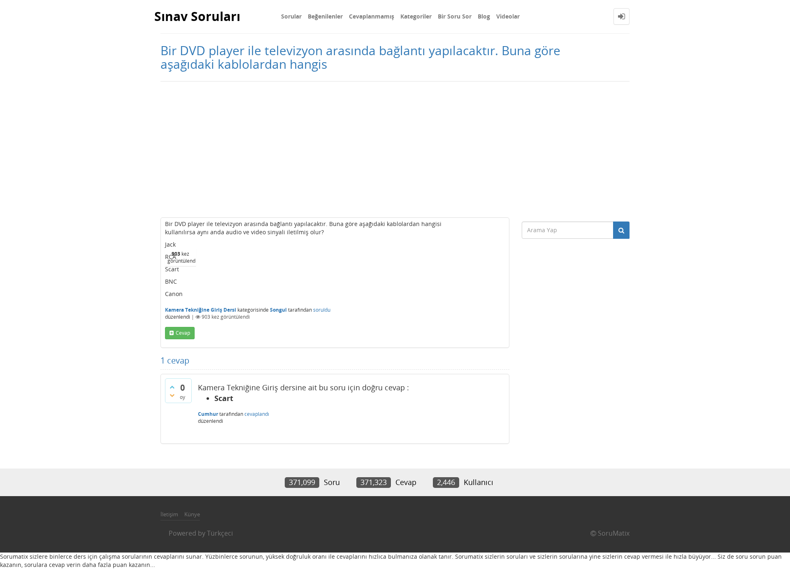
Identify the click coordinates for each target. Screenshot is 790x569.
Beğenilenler (325, 16)
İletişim (169, 514)
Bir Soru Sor (455, 16)
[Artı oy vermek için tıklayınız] (172, 387)
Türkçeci (220, 533)
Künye (192, 514)
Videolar (508, 16)
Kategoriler (416, 16)
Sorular (291, 16)
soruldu (321, 309)
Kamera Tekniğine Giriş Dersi (200, 309)
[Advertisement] (395, 147)
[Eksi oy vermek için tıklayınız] (172, 395)
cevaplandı (256, 413)
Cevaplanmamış (371, 16)
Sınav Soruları (197, 16)
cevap (183, 332)
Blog (484, 16)
